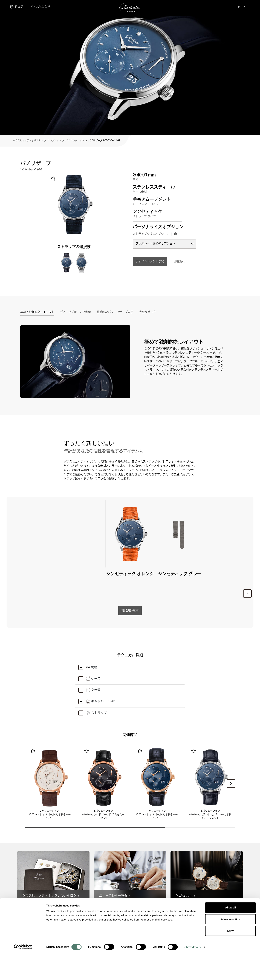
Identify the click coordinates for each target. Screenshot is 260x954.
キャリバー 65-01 (103, 701)
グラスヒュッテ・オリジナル (28, 140)
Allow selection (230, 919)
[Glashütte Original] (130, 7)
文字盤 (96, 690)
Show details (192, 947)
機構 (94, 667)
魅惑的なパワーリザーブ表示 (115, 312)
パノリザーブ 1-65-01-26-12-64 (104, 140)
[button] (247, 593)
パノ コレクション (74, 140)
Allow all (230, 907)
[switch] (109, 947)
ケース (95, 678)
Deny (230, 930)
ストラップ (99, 713)
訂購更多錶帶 (130, 610)
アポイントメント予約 (150, 261)
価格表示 (179, 261)
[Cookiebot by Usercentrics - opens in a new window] (22, 947)
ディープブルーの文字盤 (75, 312)
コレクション (54, 140)
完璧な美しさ (147, 312)
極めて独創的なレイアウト (37, 312)
